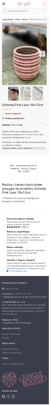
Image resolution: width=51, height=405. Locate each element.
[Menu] (6, 4)
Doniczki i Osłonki (28, 168)
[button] (44, 4)
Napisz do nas (11, 288)
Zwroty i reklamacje (11, 334)
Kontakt (5, 337)
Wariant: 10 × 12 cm (12, 125)
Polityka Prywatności (11, 352)
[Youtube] (13, 397)
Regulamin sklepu (10, 349)
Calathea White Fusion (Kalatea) (17, 148)
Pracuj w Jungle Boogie (13, 364)
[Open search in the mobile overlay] (24, 11)
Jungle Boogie (7, 19)
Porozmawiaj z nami (18, 271)
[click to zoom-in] (25, 53)
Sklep (17, 19)
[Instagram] (8, 397)
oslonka (24, 19)
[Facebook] (3, 397)
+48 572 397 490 (23, 294)
